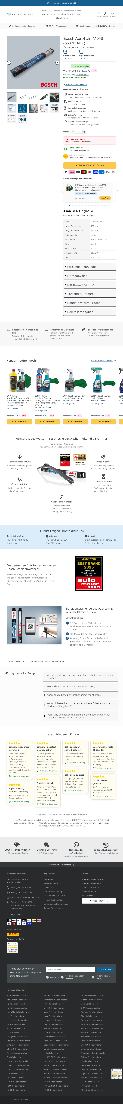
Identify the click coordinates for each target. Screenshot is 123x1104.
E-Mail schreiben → (94, 543)
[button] (9, 63)
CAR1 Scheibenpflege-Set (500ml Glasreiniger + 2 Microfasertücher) (74, 398)
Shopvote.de (80, 814)
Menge (66, 132)
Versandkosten (82, 75)
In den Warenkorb (19, 421)
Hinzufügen (105, 198)
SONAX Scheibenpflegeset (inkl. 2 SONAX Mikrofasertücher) (102, 398)
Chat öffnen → (53, 543)
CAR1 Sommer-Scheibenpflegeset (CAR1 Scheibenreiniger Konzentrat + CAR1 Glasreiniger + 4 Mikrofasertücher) (90, 187)
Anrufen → (12, 543)
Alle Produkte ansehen (102, 360)
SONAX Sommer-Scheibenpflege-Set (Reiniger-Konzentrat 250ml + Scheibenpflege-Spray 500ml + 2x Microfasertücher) (47, 402)
